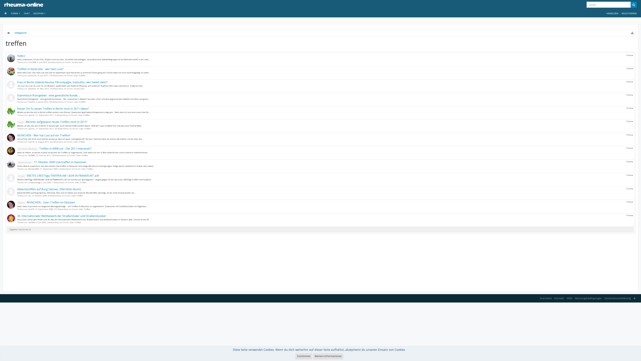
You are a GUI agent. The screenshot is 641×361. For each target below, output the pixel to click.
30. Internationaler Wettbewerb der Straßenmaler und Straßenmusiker (61, 216)
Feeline (31, 102)
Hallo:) (21, 56)
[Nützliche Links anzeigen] (632, 33)
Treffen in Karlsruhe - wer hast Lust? (40, 69)
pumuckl (32, 75)
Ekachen (32, 88)
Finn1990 (32, 62)
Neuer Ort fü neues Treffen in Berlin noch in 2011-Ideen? (53, 108)
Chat (27, 13)
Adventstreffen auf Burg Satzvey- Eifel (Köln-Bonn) (49, 189)
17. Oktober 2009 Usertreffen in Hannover (52, 162)
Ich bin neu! (77, 62)
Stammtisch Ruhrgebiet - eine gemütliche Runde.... (48, 95)
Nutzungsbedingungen (588, 298)
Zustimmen (303, 356)
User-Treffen (79, 75)
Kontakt (559, 298)
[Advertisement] (320, 262)
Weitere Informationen (328, 356)
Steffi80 (31, 155)
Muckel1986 (33, 169)
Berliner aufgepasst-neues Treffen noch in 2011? (52, 122)
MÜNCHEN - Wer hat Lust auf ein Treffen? (43, 135)
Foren (14, 13)
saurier (31, 115)
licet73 (31, 142)
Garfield (32, 222)
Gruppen (38, 13)
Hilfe (569, 298)
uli (29, 195)
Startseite (546, 298)
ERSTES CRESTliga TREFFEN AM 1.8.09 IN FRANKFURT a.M (58, 175)
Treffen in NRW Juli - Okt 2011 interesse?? (54, 148)
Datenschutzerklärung (617, 298)
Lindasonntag (34, 182)
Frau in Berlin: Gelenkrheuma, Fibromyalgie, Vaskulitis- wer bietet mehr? (62, 82)
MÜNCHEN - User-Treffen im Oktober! (46, 202)
